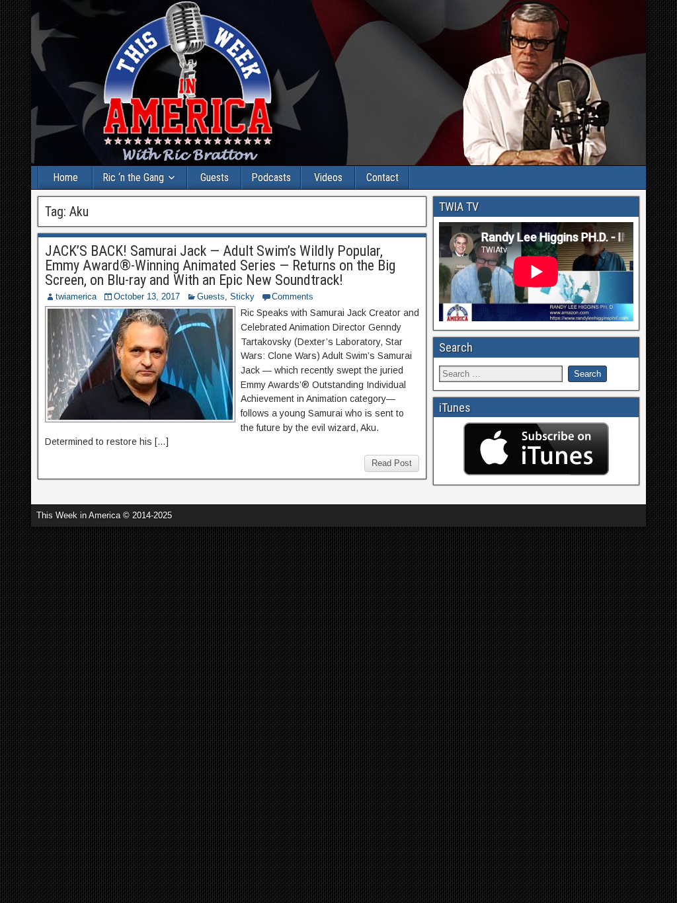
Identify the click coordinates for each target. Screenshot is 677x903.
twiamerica (76, 296)
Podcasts (271, 177)
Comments (292, 296)
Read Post (392, 463)
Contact (382, 177)
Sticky (242, 296)
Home (65, 177)
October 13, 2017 (147, 296)
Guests (214, 177)
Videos (328, 177)
